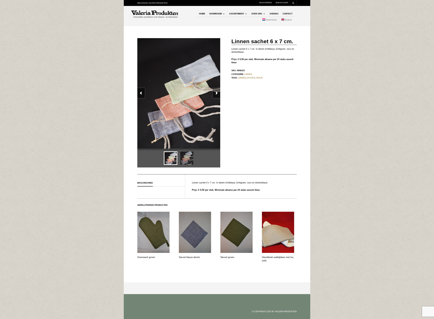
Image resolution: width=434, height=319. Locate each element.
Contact (287, 14)
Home (202, 14)
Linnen (248, 74)
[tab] (161, 183)
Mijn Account (282, 3)
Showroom (215, 14)
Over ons (256, 14)
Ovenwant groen (146, 257)
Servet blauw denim (189, 257)
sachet (251, 78)
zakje (259, 78)
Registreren (265, 3)
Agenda (274, 14)
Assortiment (236, 14)
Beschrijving (145, 183)
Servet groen (227, 257)
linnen (242, 78)
